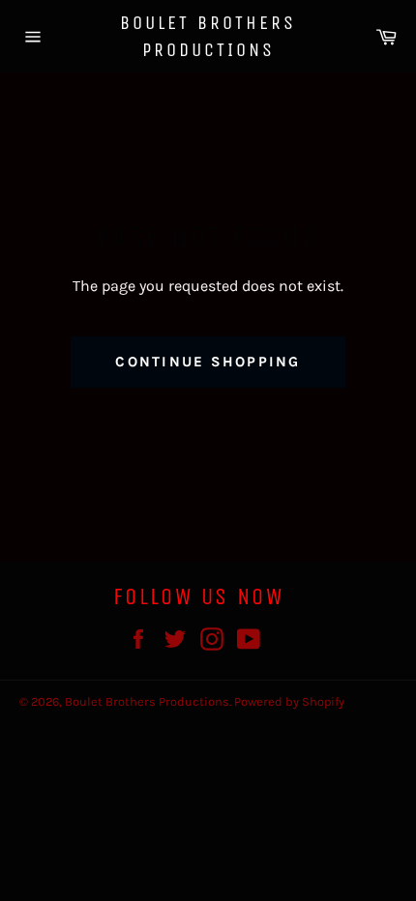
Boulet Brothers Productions (208, 36)
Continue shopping (207, 361)
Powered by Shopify (289, 701)
